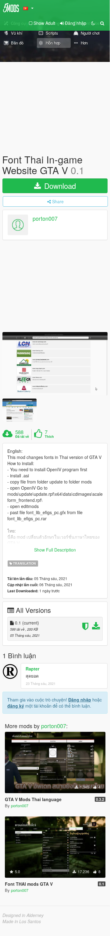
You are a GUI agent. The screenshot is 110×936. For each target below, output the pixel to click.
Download (59, 185)
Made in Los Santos (21, 921)
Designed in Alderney (23, 915)
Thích (49, 436)
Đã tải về (22, 436)
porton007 (45, 219)
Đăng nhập (79, 700)
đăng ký (15, 706)
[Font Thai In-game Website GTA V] (55, 363)
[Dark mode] (93, 23)
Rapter (32, 669)
